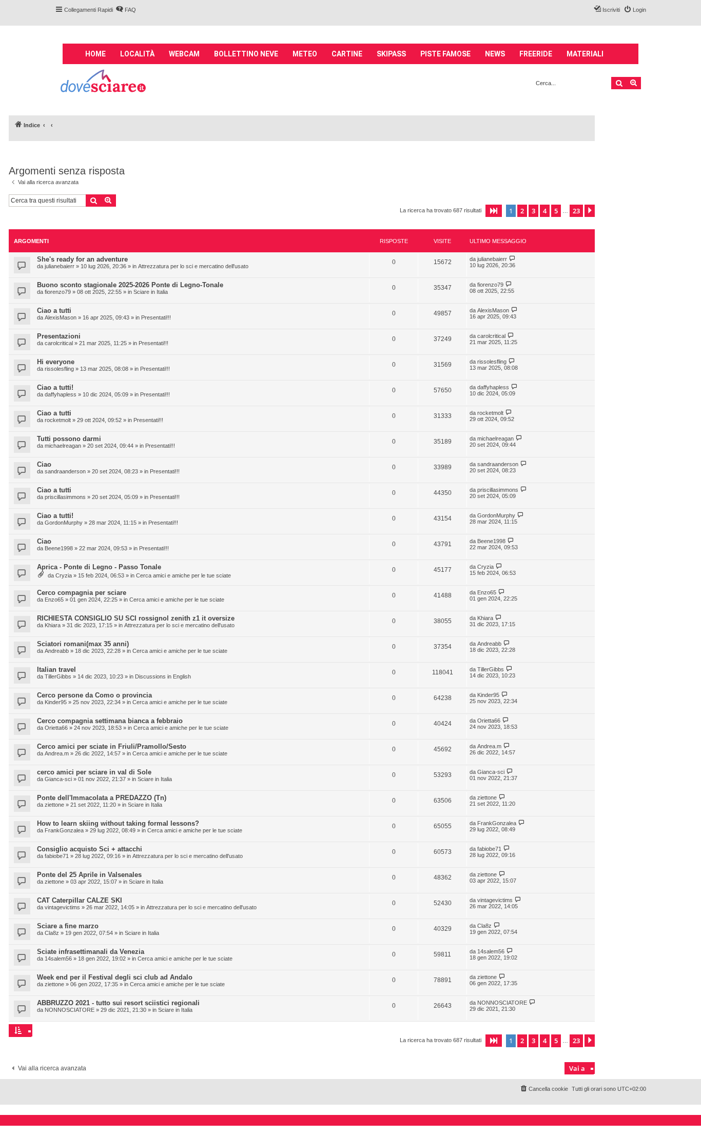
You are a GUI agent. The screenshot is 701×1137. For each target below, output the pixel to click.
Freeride (535, 54)
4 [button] (545, 210)
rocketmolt (58, 420)
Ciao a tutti (54, 310)
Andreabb (57, 651)
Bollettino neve (246, 54)
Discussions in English (163, 676)
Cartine (347, 54)
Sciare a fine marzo (68, 926)
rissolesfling (59, 369)
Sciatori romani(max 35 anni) (83, 644)
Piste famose (445, 54)
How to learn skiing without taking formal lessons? (118, 823)
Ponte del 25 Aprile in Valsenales (89, 875)
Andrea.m (57, 753)
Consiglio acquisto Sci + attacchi (89, 849)
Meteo (305, 54)
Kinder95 (56, 702)
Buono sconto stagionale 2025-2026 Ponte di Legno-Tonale (130, 285)
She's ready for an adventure (82, 259)
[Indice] (104, 82)
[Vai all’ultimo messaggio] (512, 258)
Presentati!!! (156, 317)
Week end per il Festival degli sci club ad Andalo (114, 977)
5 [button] (556, 210)
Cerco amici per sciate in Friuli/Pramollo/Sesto (111, 746)
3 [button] (533, 210)
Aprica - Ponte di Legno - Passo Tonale (99, 567)
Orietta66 (56, 728)
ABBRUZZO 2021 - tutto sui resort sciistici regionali (118, 1003)
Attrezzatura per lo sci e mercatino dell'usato (193, 266)
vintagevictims (62, 907)
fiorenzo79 (58, 292)
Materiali (585, 54)
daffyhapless (60, 394)
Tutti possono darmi (69, 439)
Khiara (53, 625)
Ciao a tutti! (55, 387)
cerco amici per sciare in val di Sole (94, 772)
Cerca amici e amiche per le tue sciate (183, 575)
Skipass (391, 54)
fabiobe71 (57, 856)
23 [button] (576, 210)
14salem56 (58, 958)
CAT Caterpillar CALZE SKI (79, 900)
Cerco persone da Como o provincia (94, 695)
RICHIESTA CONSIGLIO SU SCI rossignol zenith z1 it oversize (136, 618)
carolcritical (59, 343)
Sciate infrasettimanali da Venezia (90, 951)
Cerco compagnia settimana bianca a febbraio (110, 721)
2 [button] (522, 210)
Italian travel (56, 669)
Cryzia (63, 575)
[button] (493, 211)
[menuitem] (125, 10)
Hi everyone (55, 362)
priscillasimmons (65, 497)
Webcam (184, 54)
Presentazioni (59, 336)
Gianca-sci (58, 779)
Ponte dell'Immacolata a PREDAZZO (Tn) (101, 798)
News (495, 54)
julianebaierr (59, 266)
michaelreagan (63, 446)
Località (137, 54)
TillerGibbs (58, 676)
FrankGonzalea (64, 830)
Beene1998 (59, 548)
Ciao (44, 464)
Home (95, 54)
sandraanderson (65, 471)
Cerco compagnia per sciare (81, 592)
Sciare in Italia (150, 292)
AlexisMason (60, 317)
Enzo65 (54, 599)
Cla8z (52, 933)
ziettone (54, 805)
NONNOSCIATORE (69, 1010)
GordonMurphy (64, 523)
